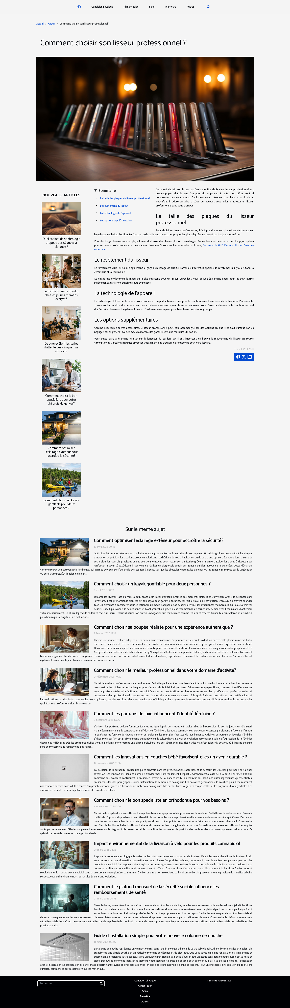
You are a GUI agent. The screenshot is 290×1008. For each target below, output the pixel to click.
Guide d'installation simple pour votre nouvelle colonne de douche (158, 936)
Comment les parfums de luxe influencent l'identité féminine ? (154, 714)
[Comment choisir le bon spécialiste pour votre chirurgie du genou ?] (61, 375)
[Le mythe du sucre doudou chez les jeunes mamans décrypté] (61, 270)
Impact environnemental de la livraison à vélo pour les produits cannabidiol (167, 844)
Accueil (40, 24)
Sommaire (107, 191)
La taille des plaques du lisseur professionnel (125, 198)
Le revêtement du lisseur (114, 206)
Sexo (152, 7)
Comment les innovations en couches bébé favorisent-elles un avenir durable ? (170, 757)
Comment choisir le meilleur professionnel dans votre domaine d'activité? (165, 670)
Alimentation (131, 7)
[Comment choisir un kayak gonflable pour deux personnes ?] (61, 480)
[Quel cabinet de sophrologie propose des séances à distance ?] (61, 218)
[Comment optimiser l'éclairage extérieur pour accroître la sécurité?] (61, 427)
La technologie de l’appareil (116, 213)
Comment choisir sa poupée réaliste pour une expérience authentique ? (163, 627)
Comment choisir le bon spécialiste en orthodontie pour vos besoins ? (161, 800)
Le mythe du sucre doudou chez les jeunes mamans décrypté (61, 295)
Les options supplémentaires (116, 220)
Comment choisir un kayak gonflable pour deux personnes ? (61, 504)
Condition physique (102, 7)
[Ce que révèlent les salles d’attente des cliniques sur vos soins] (61, 323)
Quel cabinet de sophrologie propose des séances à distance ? (61, 242)
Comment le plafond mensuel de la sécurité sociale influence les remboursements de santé (156, 889)
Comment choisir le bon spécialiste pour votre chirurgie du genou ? (61, 399)
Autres (190, 7)
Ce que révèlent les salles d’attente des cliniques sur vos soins (61, 347)
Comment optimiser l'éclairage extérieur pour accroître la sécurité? (61, 452)
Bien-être (170, 7)
